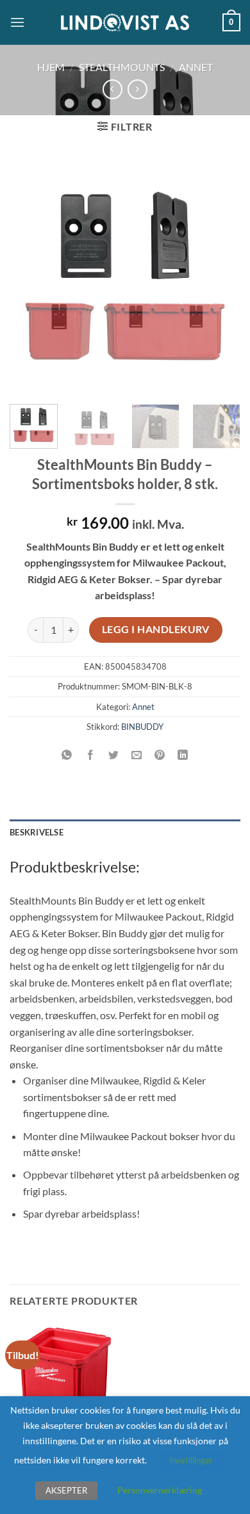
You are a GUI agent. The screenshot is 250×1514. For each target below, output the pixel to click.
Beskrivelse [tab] (36, 832)
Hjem (51, 67)
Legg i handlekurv (156, 629)
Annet (196, 67)
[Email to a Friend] (136, 755)
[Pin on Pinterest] (160, 755)
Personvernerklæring (159, 1490)
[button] (17, 22)
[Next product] (112, 89)
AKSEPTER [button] (66, 1490)
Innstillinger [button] (191, 1460)
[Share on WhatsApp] (67, 755)
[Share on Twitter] (113, 755)
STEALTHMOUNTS (122, 67)
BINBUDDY (142, 726)
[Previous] (30, 276)
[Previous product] (137, 89)
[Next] (219, 276)
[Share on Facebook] (90, 755)
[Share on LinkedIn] (183, 755)
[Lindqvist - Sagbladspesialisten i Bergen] (125, 22)
